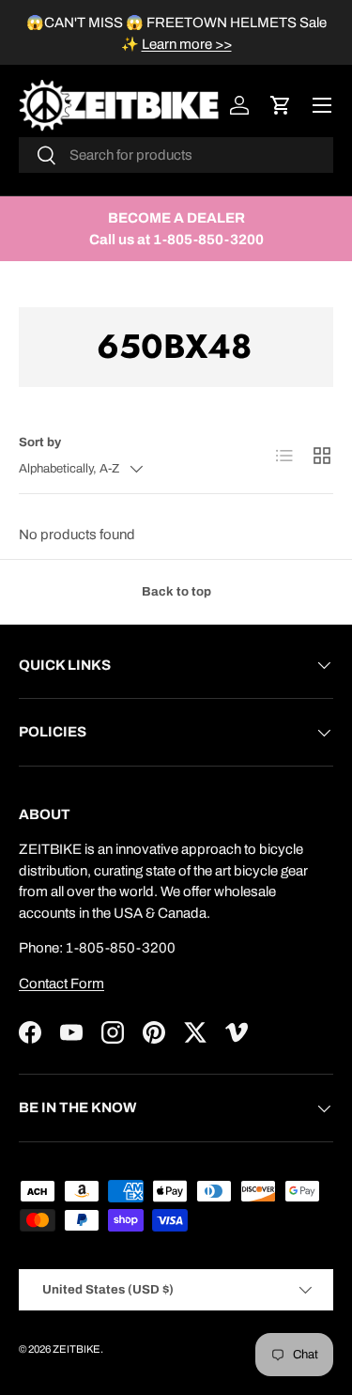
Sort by (40, 442)
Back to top (176, 591)
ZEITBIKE (76, 1349)
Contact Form (61, 983)
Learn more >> (187, 44)
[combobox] (176, 155)
